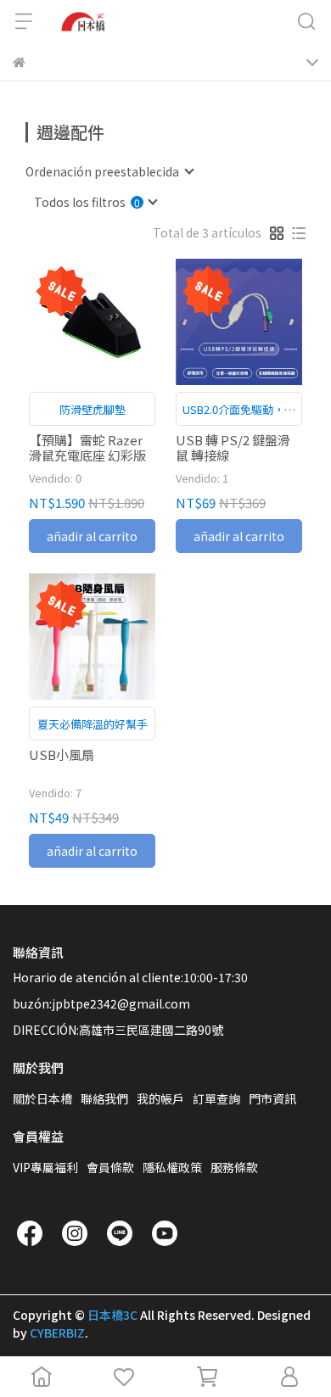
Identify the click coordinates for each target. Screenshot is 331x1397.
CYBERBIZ (57, 1332)
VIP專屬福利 (45, 1167)
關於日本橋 (42, 1098)
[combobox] (109, 171)
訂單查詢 (216, 1098)
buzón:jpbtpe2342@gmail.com (101, 1003)
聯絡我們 (104, 1098)
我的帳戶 (160, 1098)
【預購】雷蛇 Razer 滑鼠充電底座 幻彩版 (87, 448)
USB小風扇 (61, 755)
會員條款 (110, 1167)
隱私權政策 (172, 1167)
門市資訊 (272, 1098)
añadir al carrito (92, 536)
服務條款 (234, 1167)
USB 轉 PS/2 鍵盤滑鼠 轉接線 (233, 448)
